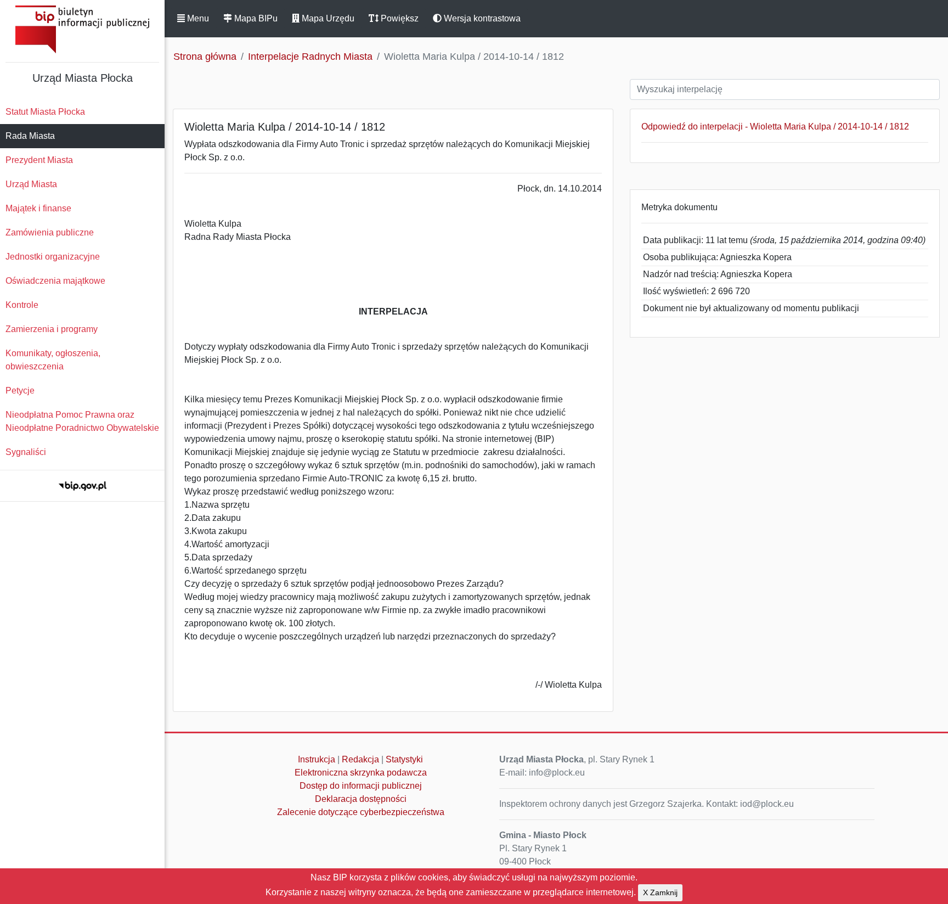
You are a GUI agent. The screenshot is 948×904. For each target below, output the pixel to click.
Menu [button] (197, 18)
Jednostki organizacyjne (52, 256)
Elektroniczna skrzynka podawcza (361, 772)
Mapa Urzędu (327, 18)
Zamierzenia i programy (51, 329)
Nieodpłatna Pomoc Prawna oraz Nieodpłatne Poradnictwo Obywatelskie (82, 421)
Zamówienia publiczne (49, 232)
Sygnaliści (25, 452)
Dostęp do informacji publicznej (361, 785)
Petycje (20, 390)
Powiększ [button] (399, 18)
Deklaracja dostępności (361, 799)
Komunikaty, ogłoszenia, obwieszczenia (52, 360)
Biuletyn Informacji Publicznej (82, 29)
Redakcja (360, 759)
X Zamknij (660, 892)
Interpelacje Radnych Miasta (310, 56)
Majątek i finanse (38, 208)
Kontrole (21, 305)
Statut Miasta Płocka (45, 111)
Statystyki (404, 759)
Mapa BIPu (255, 18)
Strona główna (204, 56)
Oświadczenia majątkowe (55, 280)
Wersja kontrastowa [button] (481, 18)
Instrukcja (316, 759)
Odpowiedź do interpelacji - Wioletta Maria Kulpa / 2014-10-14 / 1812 (775, 126)
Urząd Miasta (31, 184)
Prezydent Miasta (39, 160)
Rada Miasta (30, 136)
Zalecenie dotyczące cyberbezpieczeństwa (360, 812)
